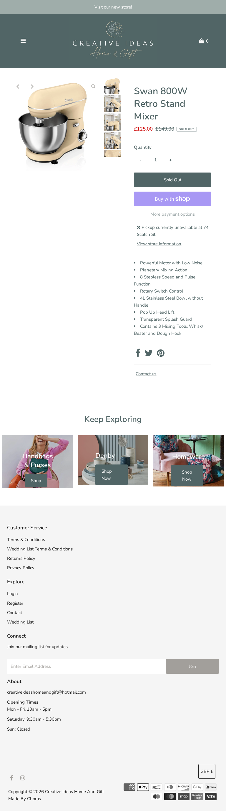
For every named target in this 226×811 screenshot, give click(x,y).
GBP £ (206, 771)
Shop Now (107, 474)
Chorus (34, 799)
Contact (14, 613)
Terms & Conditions (26, 540)
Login (12, 594)
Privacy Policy (20, 568)
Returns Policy (21, 558)
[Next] (32, 86)
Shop (36, 481)
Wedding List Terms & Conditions (40, 549)
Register (15, 603)
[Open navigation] (23, 41)
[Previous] (17, 86)
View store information (159, 244)
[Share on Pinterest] (160, 355)
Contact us (146, 373)
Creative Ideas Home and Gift (74, 792)
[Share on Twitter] (148, 355)
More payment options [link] (172, 214)
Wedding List (20, 622)
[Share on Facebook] (137, 355)
